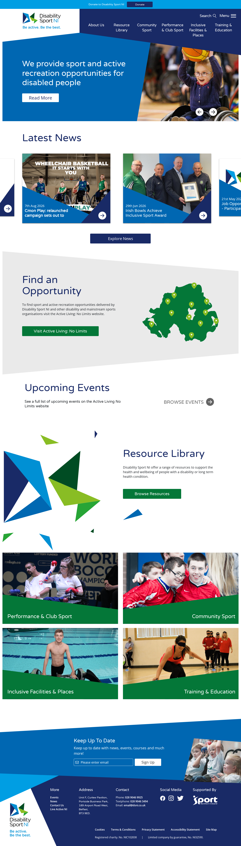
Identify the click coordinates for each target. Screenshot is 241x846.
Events (54, 797)
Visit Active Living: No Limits (60, 331)
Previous (199, 112)
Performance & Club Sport (172, 27)
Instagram (171, 798)
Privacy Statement (153, 829)
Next (213, 112)
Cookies (100, 829)
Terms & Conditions (123, 829)
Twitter (180, 798)
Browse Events (184, 402)
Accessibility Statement (185, 829)
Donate (139, 4)
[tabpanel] (120, 80)
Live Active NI (58, 809)
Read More (40, 98)
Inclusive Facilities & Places (198, 30)
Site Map (211, 829)
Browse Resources (152, 494)
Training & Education (223, 27)
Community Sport (147, 27)
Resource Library (122, 27)
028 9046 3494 (132, 801)
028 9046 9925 (129, 797)
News (53, 801)
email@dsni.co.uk (130, 805)
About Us (96, 25)
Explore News (120, 238)
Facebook (162, 798)
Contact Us (57, 805)
